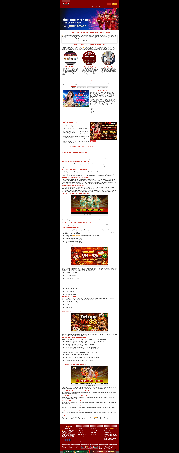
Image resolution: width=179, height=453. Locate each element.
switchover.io (64, 430)
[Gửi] (69, 1)
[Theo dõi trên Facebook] (66, 440)
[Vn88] (66, 4)
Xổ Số (93, 6)
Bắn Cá (90, 6)
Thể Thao (86, 6)
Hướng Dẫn (78, 6)
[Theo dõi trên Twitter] (69, 440)
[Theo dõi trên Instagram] (67, 440)
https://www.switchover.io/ (98, 40)
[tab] (73, 87)
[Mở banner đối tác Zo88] (103, 451)
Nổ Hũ (96, 6)
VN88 (75, 6)
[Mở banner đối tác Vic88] (76, 451)
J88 (83, 47)
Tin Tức (103, 6)
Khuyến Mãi (99, 6)
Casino (82, 6)
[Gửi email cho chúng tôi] (71, 440)
